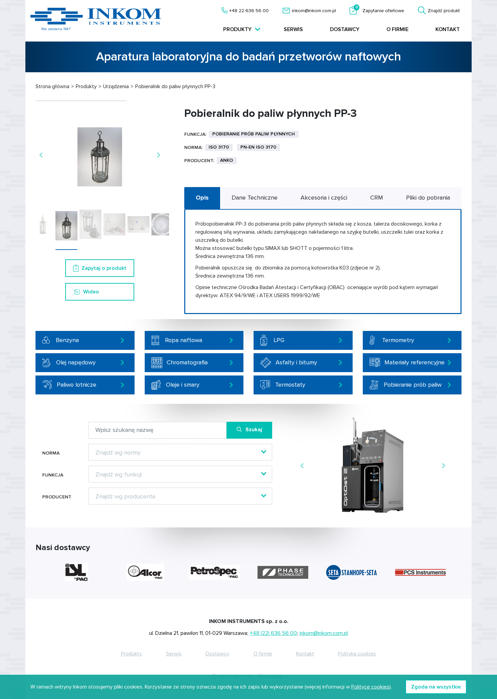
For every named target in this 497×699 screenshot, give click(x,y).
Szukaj (253, 429)
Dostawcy (344, 29)
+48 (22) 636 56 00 (273, 633)
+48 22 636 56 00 (249, 11)
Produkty (86, 86)
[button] (40, 155)
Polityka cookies (357, 653)
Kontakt (447, 29)
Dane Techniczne (255, 197)
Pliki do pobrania (428, 197)
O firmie (397, 29)
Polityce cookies (370, 686)
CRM (376, 197)
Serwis (293, 29)
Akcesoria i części (324, 197)
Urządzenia (116, 86)
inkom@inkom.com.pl (314, 11)
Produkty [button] (238, 29)
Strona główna (52, 86)
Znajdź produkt (444, 11)
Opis (202, 197)
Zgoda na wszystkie (436, 686)
